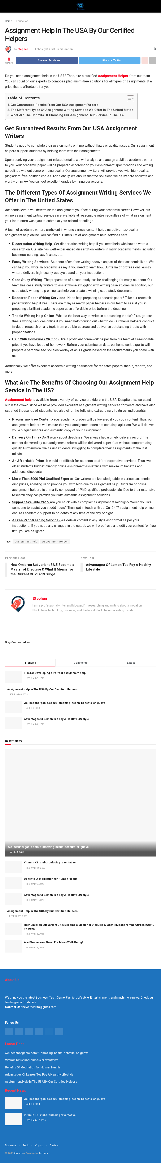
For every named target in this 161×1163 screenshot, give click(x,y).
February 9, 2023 (35, 884)
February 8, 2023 (45, 49)
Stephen (23, 49)
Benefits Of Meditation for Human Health (51, 878)
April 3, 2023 (17, 852)
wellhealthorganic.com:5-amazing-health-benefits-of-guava (64, 702)
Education (22, 21)
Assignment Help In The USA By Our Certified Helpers (42, 689)
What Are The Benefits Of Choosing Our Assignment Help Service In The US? (67, 115)
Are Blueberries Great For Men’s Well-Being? (53, 942)
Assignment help (18, 400)
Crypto (39, 1145)
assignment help (26, 541)
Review (54, 1145)
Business (10, 1145)
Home (8, 21)
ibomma (19, 1153)
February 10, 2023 (35, 868)
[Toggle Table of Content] (128, 98)
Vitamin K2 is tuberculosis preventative (50, 862)
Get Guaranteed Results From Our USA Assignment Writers (54, 105)
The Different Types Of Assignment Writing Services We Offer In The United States (72, 110)
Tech (26, 1145)
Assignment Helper (55, 541)
